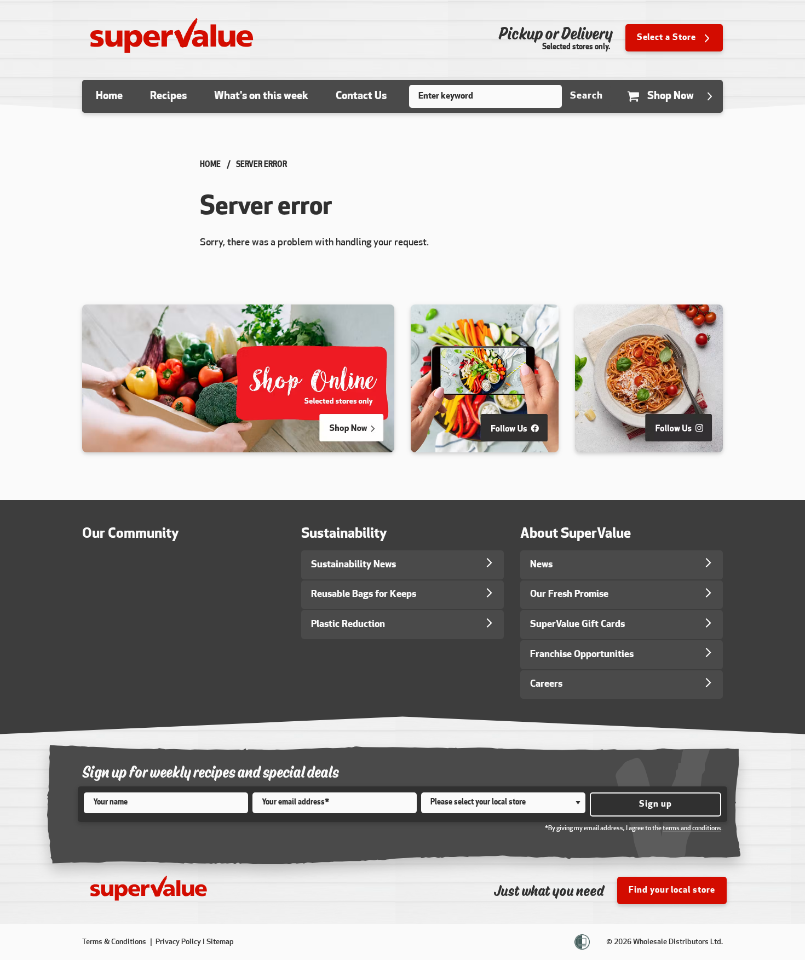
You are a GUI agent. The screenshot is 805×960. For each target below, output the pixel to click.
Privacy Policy (178, 942)
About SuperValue (575, 534)
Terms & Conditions (115, 942)
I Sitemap (218, 942)
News (541, 565)
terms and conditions (692, 828)
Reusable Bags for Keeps (363, 594)
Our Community (130, 534)
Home (210, 165)
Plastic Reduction (348, 624)
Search (586, 96)
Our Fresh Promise (569, 594)
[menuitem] (109, 96)
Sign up (655, 804)
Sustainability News (353, 565)
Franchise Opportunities (582, 654)
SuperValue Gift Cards (577, 624)
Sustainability (344, 534)
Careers (546, 684)
